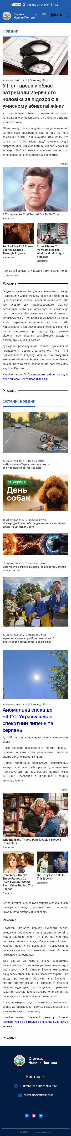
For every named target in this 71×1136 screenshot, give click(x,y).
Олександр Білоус (39, 80)
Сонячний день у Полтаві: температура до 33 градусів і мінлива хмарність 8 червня (35, 1022)
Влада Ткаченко (35, 460)
